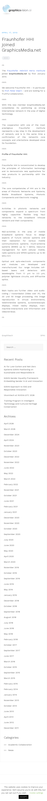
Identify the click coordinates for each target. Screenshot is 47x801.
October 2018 (10, 606)
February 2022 (11, 484)
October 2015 (10, 667)
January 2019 (10, 595)
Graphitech (7, 335)
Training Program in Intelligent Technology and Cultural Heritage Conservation (20, 404)
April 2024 (9, 440)
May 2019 (8, 589)
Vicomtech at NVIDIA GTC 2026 (19, 395)
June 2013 (9, 711)
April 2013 (8, 717)
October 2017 (10, 645)
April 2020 (9, 556)
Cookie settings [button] (36, 793)
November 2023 (11, 445)
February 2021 (11, 506)
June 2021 (9, 501)
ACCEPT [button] (23, 797)
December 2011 (11, 728)
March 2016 (9, 661)
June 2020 (9, 545)
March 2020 (9, 562)
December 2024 (11, 434)
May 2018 (8, 634)
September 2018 (12, 612)
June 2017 (9, 656)
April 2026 (9, 423)
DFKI (42, 335)
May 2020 (8, 551)
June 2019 (9, 584)
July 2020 (8, 540)
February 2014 (11, 689)
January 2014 (10, 695)
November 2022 (11, 462)
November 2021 (11, 490)
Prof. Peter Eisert (13, 91)
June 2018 (9, 628)
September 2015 (12, 672)
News (6, 58)
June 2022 (9, 468)
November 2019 (11, 567)
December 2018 (11, 600)
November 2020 (11, 523)
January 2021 (10, 512)
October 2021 (10, 495)
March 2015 (9, 678)
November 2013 (11, 700)
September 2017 (12, 650)
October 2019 (10, 573)
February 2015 (11, 683)
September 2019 (12, 578)
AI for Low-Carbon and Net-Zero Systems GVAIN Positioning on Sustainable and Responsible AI (20, 369)
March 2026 (9, 429)
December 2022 (11, 457)
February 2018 (11, 639)
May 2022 (8, 473)
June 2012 (9, 722)
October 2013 (10, 706)
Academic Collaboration (20, 745)
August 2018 (10, 617)
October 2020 (10, 529)
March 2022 (9, 479)
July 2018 (8, 623)
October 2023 (10, 451)
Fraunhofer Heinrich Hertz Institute (26, 70)
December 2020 (11, 517)
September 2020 (12, 534)
